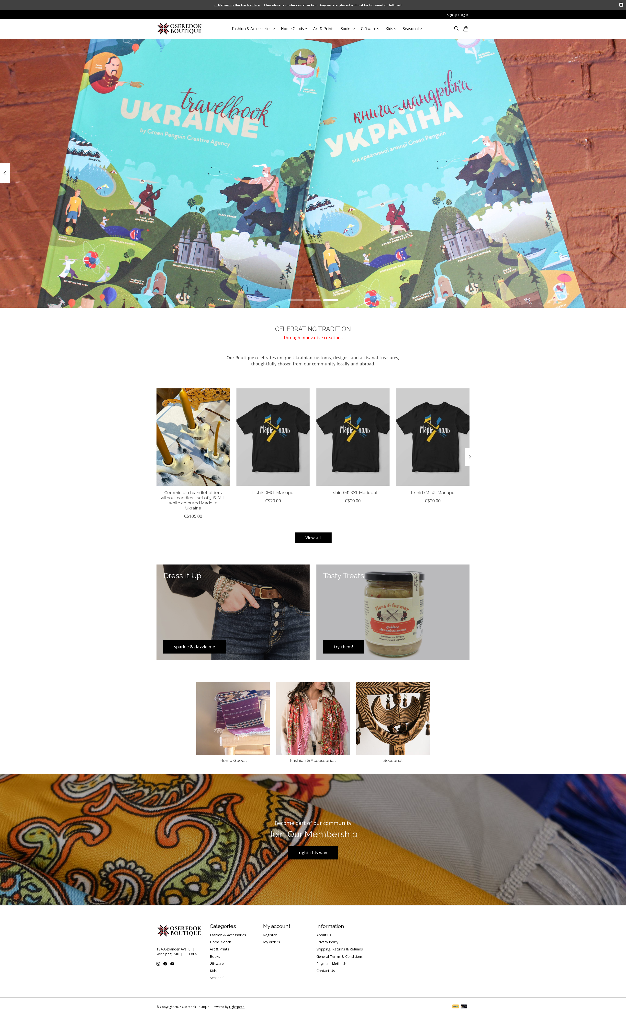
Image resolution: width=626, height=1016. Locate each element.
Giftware (217, 963)
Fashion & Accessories (313, 760)
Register (270, 934)
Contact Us (325, 970)
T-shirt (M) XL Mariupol (433, 492)
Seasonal (392, 760)
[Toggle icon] (456, 28)
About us (323, 934)
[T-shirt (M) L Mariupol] (273, 437)
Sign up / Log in (457, 15)
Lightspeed (237, 1007)
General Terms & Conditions (339, 956)
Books (215, 956)
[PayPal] (455, 1007)
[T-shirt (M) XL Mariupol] (433, 437)
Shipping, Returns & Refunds (339, 949)
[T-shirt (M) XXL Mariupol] (353, 437)
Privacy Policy (327, 941)
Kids (213, 970)
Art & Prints (324, 28)
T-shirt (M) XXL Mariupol (353, 492)
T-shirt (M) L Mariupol (273, 492)
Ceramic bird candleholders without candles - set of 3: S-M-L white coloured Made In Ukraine (193, 500)
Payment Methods (331, 963)
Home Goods (233, 760)
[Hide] (621, 5)
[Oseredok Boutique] (179, 29)
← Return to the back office (237, 5)
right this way (313, 853)
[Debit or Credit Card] (464, 1007)
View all (313, 538)
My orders (271, 941)
